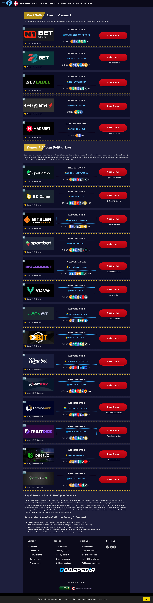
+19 (89, 203)
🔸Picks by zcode (61, 551)
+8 (89, 344)
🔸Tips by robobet (61, 555)
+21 (89, 274)
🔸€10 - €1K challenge (89, 559)
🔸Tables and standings (90, 563)
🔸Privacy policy (34, 563)
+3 (89, 368)
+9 (89, 250)
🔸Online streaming (62, 559)
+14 (89, 227)
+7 (89, 65)
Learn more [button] (102, 599)
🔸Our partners (60, 547)
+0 (88, 41)
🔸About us (32, 547)
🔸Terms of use (34, 559)
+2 (89, 462)
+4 (89, 180)
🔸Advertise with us (88, 551)
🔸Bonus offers (86, 547)
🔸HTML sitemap (35, 555)
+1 (89, 297)
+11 (89, 391)
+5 (89, 88)
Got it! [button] (147, 599)
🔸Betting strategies (88, 555)
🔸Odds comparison (62, 563)
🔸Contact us (33, 551)
